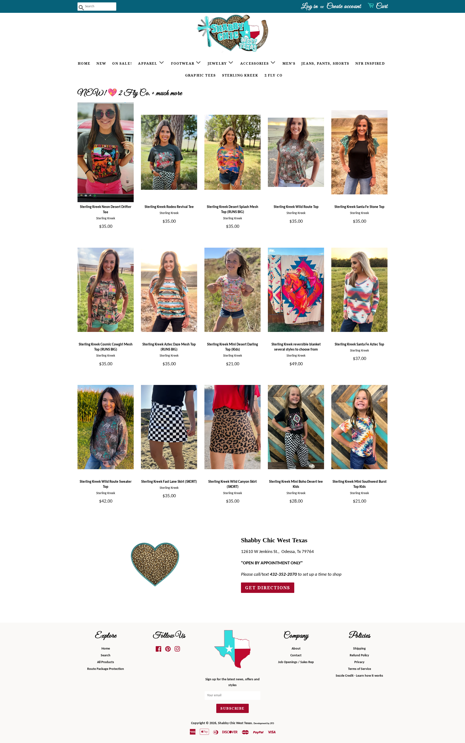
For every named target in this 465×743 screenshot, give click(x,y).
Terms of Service (359, 669)
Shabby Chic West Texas (235, 723)
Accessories (255, 63)
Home (84, 63)
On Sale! (122, 63)
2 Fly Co (273, 75)
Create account (343, 6)
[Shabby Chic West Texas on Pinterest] (168, 650)
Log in (309, 6)
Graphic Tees (200, 75)
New (101, 63)
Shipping (359, 649)
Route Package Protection (105, 669)
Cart (382, 6)
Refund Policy (359, 655)
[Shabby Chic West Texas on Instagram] (177, 650)
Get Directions (267, 587)
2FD (272, 723)
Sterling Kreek (240, 75)
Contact (296, 655)
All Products (105, 662)
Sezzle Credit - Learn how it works (359, 676)
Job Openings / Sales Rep (296, 662)
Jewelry (218, 63)
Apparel (148, 63)
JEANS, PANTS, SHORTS (325, 63)
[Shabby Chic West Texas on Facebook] (158, 650)
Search (105, 655)
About (296, 649)
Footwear (183, 63)
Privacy (359, 662)
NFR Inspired (370, 63)
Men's (288, 63)
